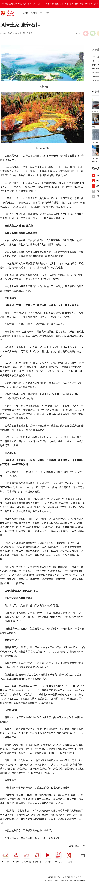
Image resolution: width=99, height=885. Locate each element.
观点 (57, 4)
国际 (66, 4)
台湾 (81, 4)
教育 (96, 4)
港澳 (76, 4)
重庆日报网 (27, 33)
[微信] (93, 33)
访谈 (61, 4)
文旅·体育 (40, 4)
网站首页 (4, 4)
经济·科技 (22, 4)
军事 (71, 4)
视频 (86, 4)
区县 (41, 13)
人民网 (25, 13)
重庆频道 (34, 13)
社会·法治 (31, 4)
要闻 (48, 13)
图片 (91, 4)
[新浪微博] (86, 33)
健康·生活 (50, 4)
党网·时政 (13, 4)
